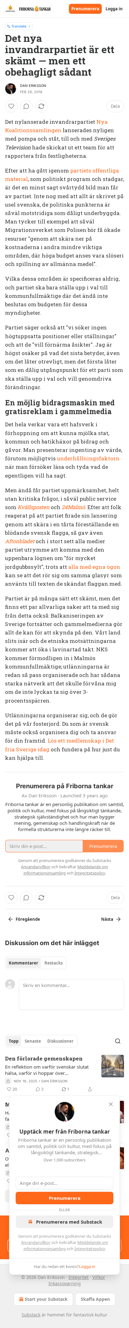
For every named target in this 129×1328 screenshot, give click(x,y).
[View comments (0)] (26, 106)
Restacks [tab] (53, 963)
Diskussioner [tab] (60, 1041)
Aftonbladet (19, 541)
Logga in (114, 9)
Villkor (98, 1277)
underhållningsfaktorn (88, 458)
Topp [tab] (13, 1041)
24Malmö (73, 507)
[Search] (117, 1041)
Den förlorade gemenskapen (44, 1058)
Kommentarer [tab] (23, 963)
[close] (111, 1104)
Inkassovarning (65, 1283)
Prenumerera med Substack (69, 1222)
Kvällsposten (33, 507)
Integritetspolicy (90, 1248)
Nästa (107, 919)
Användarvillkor (35, 1242)
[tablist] (35, 963)
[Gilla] (11, 106)
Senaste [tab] (33, 1041)
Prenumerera (85, 9)
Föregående (28, 919)
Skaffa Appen (95, 1299)
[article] (64, 1074)
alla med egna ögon (94, 566)
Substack (31, 1315)
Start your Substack (46, 1299)
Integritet (79, 1277)
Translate (19, 26)
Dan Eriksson (33, 85)
